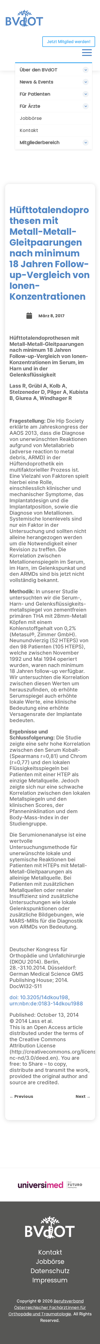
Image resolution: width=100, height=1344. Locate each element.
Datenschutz (50, 1271)
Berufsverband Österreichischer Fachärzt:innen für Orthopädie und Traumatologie (47, 1307)
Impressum (50, 1280)
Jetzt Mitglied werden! (69, 41)
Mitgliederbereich (39, 142)
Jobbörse (31, 118)
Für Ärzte (30, 106)
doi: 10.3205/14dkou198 (38, 997)
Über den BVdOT (38, 69)
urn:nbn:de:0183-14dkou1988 (46, 1003)
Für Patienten (35, 94)
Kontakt (29, 130)
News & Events (36, 82)
